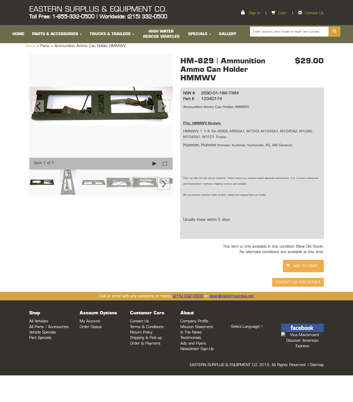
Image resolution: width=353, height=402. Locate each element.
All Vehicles (38, 321)
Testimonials (190, 338)
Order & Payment (145, 343)
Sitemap (317, 365)
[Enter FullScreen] (164, 163)
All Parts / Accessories (49, 327)
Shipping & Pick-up (146, 338)
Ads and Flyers (193, 343)
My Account (90, 321)
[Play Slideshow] (154, 163)
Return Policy (141, 332)
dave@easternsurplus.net (232, 296)
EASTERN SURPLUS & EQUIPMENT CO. (97, 9)
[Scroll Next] (164, 183)
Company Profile (194, 321)
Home (31, 46)
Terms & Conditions (147, 327)
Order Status (91, 327)
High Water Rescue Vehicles (161, 34)
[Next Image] (164, 106)
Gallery (227, 34)
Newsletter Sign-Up (197, 349)
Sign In (254, 13)
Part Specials (40, 338)
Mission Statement (196, 327)
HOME (18, 34)
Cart (282, 13)
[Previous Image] (38, 106)
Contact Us (314, 13)
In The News (191, 332)
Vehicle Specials (42, 332)
